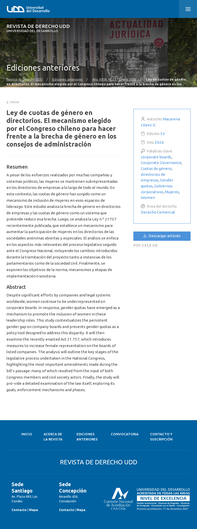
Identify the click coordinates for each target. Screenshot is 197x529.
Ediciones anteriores (67, 79)
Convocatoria (125, 434)
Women (148, 197)
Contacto (19, 510)
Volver (14, 102)
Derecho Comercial (158, 212)
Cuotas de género (156, 168)
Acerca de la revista (53, 436)
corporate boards (156, 157)
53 (162, 133)
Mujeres (172, 192)
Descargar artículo (164, 236)
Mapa (33, 510)
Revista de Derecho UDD (38, 28)
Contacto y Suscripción (161, 436)
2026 (159, 142)
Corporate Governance (161, 162)
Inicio (26, 434)
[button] (188, 9)
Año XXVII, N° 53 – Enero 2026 (114, 79)
